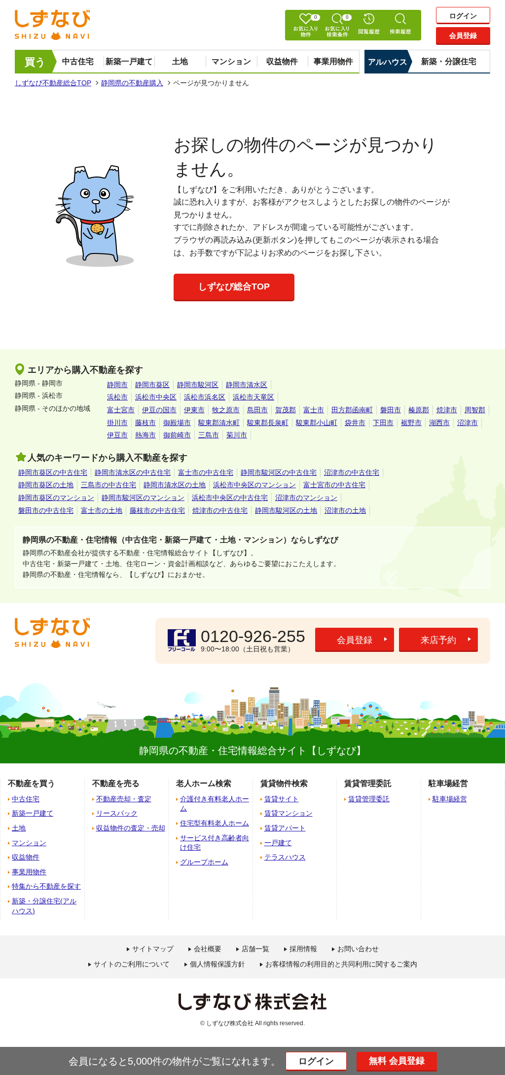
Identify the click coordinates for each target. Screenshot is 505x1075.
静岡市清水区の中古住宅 (133, 472)
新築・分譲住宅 (448, 61)
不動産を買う (31, 783)
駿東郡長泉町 (268, 423)
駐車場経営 (450, 799)
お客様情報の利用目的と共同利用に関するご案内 (341, 964)
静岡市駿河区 (197, 385)
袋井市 (355, 423)
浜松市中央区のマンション (254, 485)
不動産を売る (116, 783)
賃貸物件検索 (284, 783)
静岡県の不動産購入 (132, 83)
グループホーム (204, 862)
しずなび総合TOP (234, 286)
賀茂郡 (285, 410)
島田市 (257, 410)
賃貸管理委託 (369, 799)
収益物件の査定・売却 (130, 828)
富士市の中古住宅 (205, 472)
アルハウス (387, 62)
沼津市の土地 (345, 510)
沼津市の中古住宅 (351, 472)
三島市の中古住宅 (108, 485)
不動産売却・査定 (123, 799)
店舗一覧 (255, 949)
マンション (231, 61)
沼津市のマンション (306, 498)
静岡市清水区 (246, 385)
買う (35, 62)
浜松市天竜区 (253, 397)
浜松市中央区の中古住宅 (230, 498)
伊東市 (194, 410)
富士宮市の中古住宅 (334, 485)
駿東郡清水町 (219, 423)
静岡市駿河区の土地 (286, 510)
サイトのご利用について (132, 964)
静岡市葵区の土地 (45, 485)
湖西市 (439, 423)
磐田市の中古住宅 (45, 510)
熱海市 (145, 435)
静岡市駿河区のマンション (143, 498)
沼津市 (467, 423)
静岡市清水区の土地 (175, 485)
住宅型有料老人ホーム (214, 823)
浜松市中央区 (156, 397)
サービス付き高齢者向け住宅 (214, 843)
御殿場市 (177, 423)
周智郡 (475, 410)
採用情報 (303, 949)
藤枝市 (145, 423)
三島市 (208, 435)
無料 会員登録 (397, 1061)
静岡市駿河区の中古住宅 (279, 472)
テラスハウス (285, 857)
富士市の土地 (101, 510)
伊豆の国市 (159, 410)
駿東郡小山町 (316, 423)
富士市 (313, 410)
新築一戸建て (129, 61)
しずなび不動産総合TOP (53, 83)
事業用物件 (333, 61)
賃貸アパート (285, 828)
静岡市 (117, 385)
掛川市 (117, 423)
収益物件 (282, 61)
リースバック (117, 813)
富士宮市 (121, 410)
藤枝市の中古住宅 (157, 510)
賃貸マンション (288, 813)
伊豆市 (117, 435)
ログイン (463, 16)
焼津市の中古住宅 (220, 510)
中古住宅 (78, 61)
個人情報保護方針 (217, 964)
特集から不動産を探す (46, 886)
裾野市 (411, 423)
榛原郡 (418, 410)
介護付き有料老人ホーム (214, 804)
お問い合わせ (358, 949)
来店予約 (438, 640)
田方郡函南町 (352, 410)
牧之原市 (226, 410)
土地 (180, 61)
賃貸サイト (281, 799)
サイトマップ (153, 949)
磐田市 (390, 410)
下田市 (383, 423)
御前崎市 (177, 435)
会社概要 (207, 949)
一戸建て (278, 843)
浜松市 (117, 397)
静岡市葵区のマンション (56, 498)
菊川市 (236, 435)
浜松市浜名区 (204, 397)
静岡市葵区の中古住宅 (52, 472)
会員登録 (463, 35)
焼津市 (446, 410)
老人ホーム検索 (203, 783)
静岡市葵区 (152, 385)
